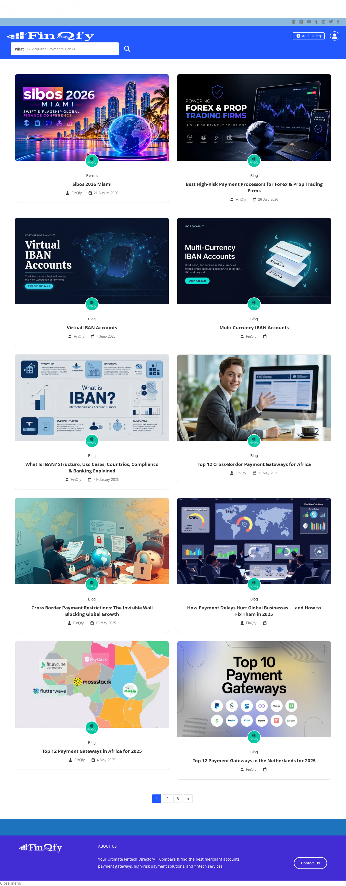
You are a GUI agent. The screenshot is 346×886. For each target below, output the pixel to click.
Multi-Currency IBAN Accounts (254, 327)
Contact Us (310, 863)
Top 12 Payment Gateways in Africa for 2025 (92, 751)
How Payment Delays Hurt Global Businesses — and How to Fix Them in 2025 (254, 611)
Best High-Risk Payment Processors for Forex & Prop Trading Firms (254, 187)
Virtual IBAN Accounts (92, 327)
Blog (254, 175)
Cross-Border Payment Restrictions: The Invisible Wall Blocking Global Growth (92, 611)
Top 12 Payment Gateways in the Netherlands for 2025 (254, 760)
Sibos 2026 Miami (92, 184)
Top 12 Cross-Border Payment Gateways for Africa (254, 464)
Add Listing (311, 36)
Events (92, 175)
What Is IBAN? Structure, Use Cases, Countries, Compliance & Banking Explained (91, 467)
